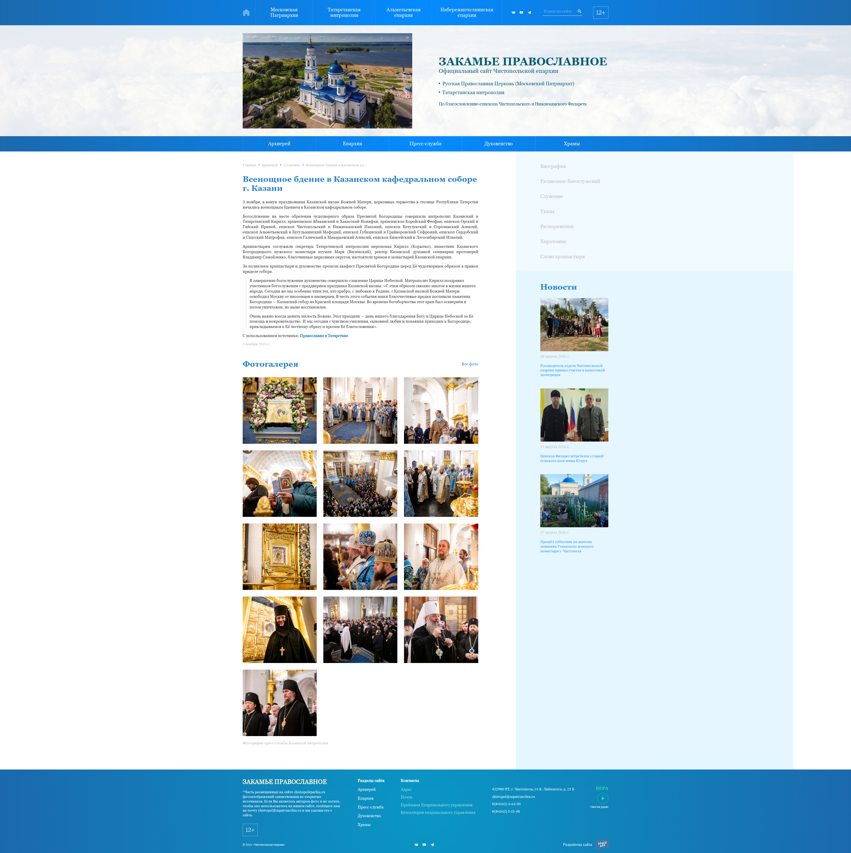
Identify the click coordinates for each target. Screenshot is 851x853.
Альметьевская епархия (403, 12)
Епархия (352, 143)
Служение (291, 165)
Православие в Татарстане (324, 335)
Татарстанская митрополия (344, 12)
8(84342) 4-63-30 (506, 804)
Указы (547, 211)
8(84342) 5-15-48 (506, 812)
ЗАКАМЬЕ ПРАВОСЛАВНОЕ (523, 61)
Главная (249, 165)
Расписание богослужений (570, 181)
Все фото (470, 364)
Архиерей (279, 143)
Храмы (572, 143)
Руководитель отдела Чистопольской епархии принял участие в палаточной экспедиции (572, 370)
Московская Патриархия (284, 12)
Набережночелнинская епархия (466, 12)
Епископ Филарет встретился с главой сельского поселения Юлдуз (572, 458)
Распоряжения (557, 226)
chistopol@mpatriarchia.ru (513, 797)
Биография (553, 166)
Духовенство (498, 143)
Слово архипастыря (562, 256)
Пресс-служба (425, 143)
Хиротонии (553, 241)
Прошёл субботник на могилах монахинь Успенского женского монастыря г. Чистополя (567, 546)
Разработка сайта (577, 845)
